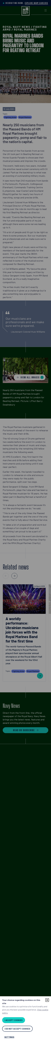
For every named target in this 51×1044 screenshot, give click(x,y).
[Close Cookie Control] (47, 1000)
